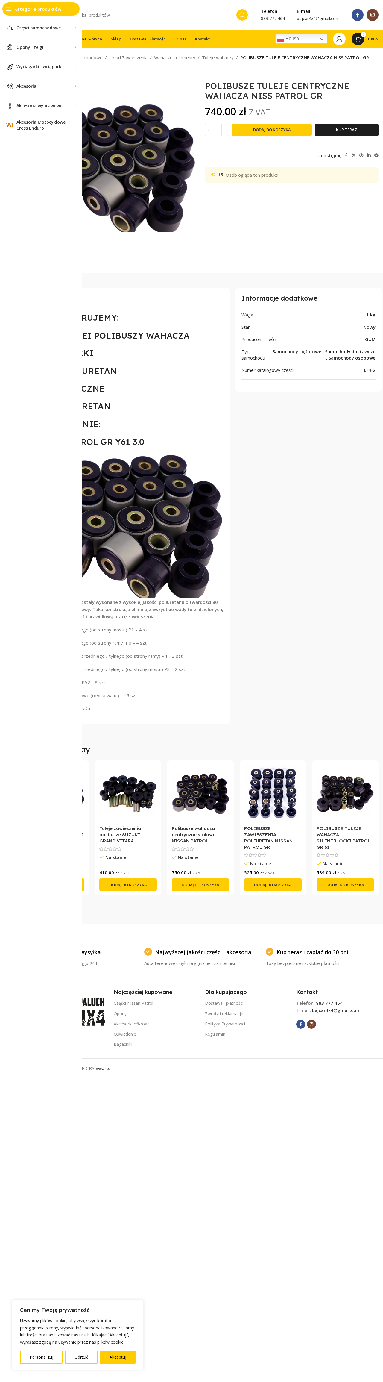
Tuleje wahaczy (218, 57)
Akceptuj (118, 1357)
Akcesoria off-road (132, 1024)
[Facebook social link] (358, 15)
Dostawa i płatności (224, 1003)
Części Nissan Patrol (133, 1003)
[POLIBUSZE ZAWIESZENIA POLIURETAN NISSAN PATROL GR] (273, 793)
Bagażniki (123, 1044)
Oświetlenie (125, 1034)
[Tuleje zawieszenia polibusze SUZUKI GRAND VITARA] (128, 793)
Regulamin (215, 1034)
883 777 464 (329, 1003)
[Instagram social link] (373, 15)
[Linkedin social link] (369, 155)
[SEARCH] (242, 15)
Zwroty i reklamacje (224, 1013)
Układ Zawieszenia (128, 57)
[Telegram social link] (376, 155)
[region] (78, 1335)
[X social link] (354, 155)
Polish (291, 38)
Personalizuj (41, 1357)
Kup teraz (346, 129)
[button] (128, 884)
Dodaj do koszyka (272, 129)
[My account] (339, 39)
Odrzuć (81, 1357)
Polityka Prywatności (225, 1024)
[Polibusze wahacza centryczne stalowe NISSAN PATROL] (200, 793)
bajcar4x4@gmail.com (336, 1010)
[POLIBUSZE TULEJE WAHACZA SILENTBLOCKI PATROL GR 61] (345, 793)
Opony (120, 1013)
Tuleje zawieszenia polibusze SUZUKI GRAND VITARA (120, 834)
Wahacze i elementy (174, 57)
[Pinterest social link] (361, 155)
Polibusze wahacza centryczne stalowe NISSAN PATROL (193, 834)
